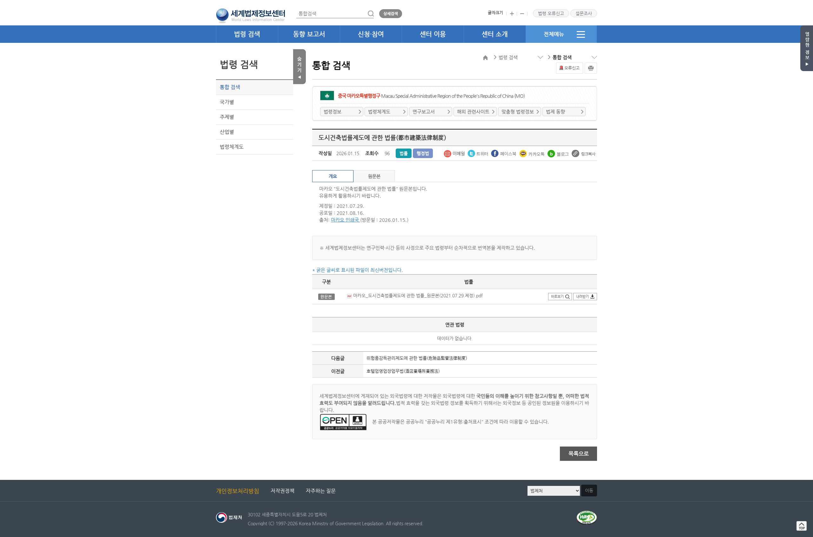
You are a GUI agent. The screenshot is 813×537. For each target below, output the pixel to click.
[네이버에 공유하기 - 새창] (559, 153)
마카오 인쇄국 (345, 219)
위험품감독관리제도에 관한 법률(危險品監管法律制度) (416, 358)
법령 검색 (247, 34)
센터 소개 (495, 34)
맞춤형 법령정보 (517, 111)
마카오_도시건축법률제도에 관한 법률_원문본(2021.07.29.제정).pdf (417, 295)
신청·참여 (371, 34)
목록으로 (578, 453)
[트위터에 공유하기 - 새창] (478, 153)
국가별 (227, 102)
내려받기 (582, 297)
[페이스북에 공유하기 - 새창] (504, 153)
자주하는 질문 (321, 491)
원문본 (374, 176)
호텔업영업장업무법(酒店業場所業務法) (403, 371)
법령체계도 (232, 147)
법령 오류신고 (551, 13)
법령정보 (332, 111)
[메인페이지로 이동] (250, 15)
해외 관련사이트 (473, 111)
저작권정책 (282, 491)
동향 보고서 (309, 34)
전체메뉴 (554, 34)
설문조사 (583, 13)
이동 (589, 490)
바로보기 (557, 297)
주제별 (227, 117)
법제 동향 (555, 111)
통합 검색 (230, 87)
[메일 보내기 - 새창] (455, 153)
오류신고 (572, 67)
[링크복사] (583, 153)
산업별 (227, 132)
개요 (333, 176)
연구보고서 (424, 111)
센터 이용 (433, 34)
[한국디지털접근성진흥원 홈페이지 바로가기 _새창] (586, 514)
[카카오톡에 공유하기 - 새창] (532, 153)
